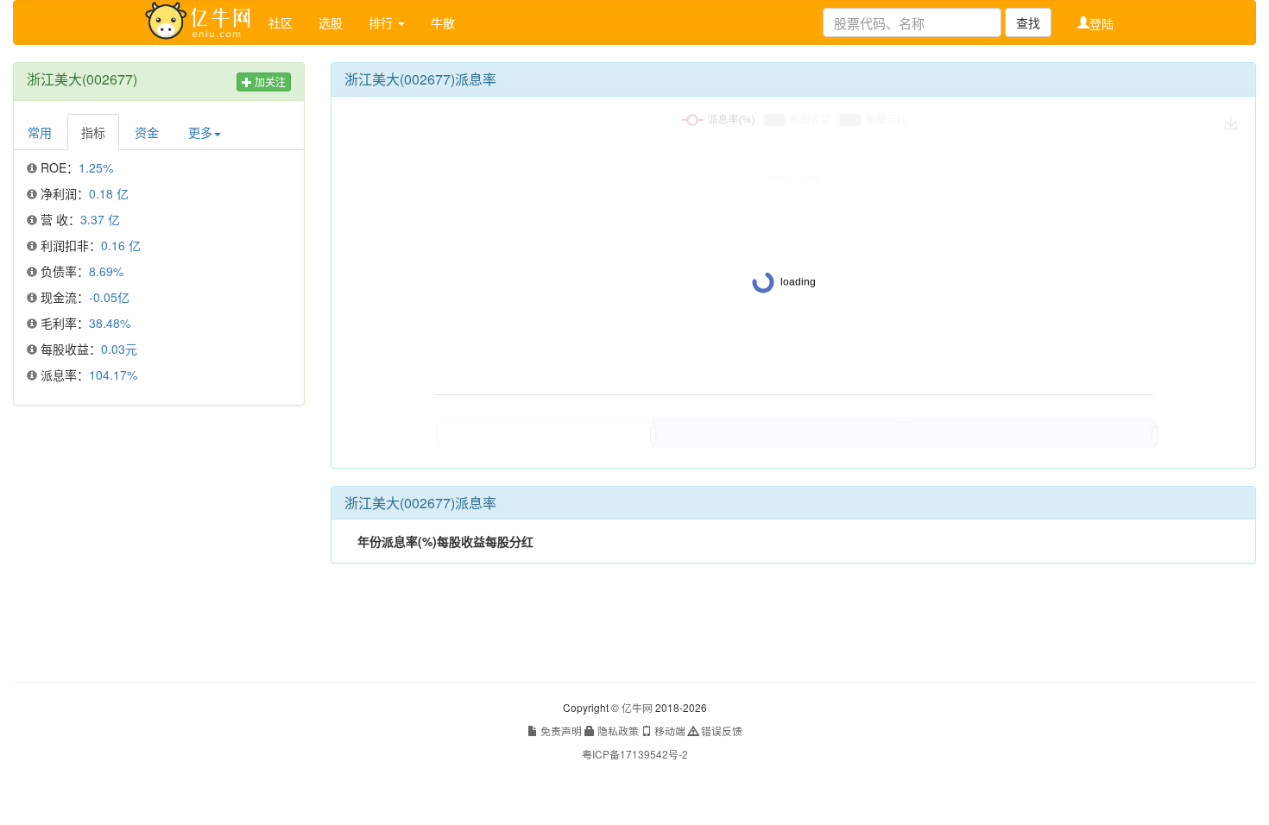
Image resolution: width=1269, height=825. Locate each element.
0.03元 (119, 348)
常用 (40, 132)
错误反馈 (720, 730)
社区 (280, 22)
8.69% (106, 271)
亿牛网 (637, 707)
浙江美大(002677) (82, 79)
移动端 (668, 730)
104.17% (113, 374)
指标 (93, 132)
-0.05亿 (109, 296)
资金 (147, 132)
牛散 (443, 22)
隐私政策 (617, 730)
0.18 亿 (109, 193)
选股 (331, 22)
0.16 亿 (121, 245)
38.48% (109, 322)
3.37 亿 (100, 219)
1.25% (96, 167)
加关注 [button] (269, 81)
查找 (1028, 22)
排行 (382, 22)
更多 (200, 132)
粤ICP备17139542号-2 (635, 753)
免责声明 (560, 730)
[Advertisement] (159, 543)
